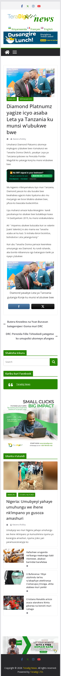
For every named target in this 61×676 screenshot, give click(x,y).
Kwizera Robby (19, 139)
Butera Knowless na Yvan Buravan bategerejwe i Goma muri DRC (27, 324)
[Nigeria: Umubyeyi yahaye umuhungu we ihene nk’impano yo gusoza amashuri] (30, 475)
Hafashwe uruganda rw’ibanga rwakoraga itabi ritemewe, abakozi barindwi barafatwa (40, 557)
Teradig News (23, 384)
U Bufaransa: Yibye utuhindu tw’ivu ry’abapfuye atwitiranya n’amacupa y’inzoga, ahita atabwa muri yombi (39, 581)
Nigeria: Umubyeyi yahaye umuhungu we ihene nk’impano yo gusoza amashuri (29, 510)
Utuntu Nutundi (26, 495)
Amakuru (12, 99)
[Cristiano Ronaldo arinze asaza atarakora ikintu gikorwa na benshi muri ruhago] (13, 606)
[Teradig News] (7, 52)
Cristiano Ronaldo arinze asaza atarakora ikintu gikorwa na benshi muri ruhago (39, 604)
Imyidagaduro (26, 99)
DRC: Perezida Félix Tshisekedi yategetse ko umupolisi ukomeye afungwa (30, 336)
